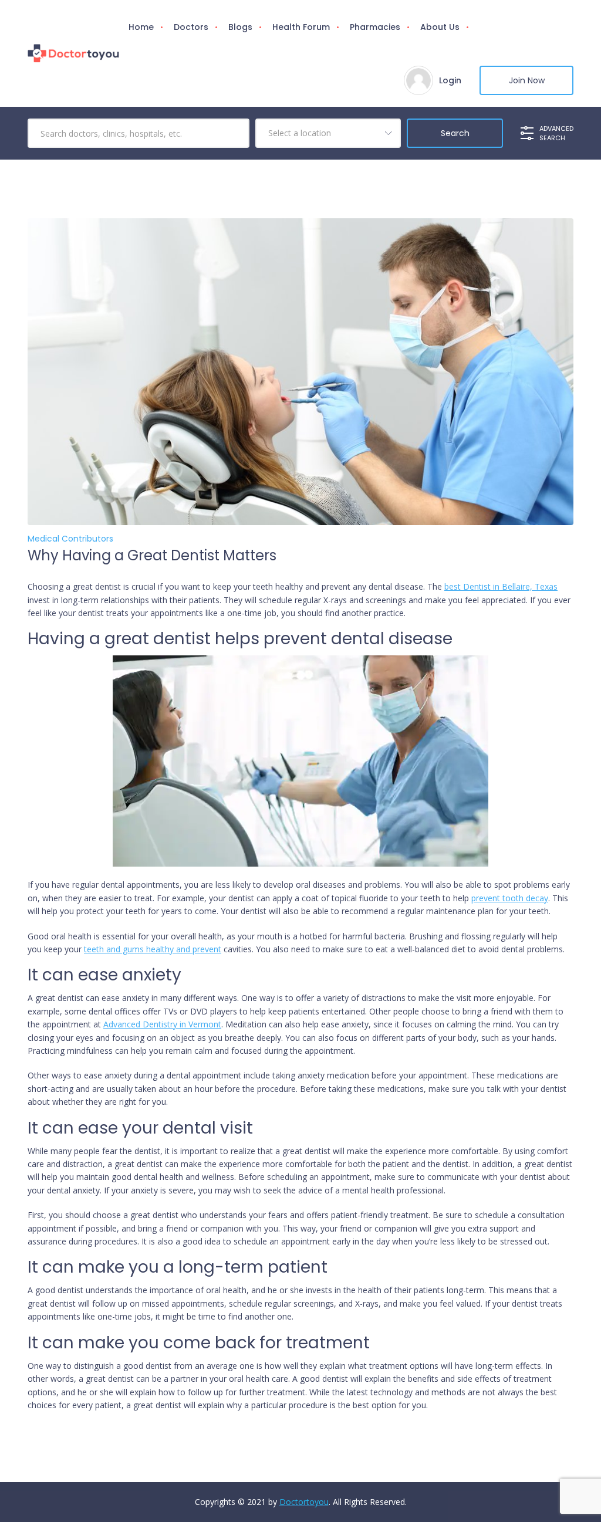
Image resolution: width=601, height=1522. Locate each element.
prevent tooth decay (509, 898)
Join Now (527, 80)
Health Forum (301, 27)
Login (450, 80)
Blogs (240, 27)
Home (141, 27)
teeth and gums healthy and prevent (152, 949)
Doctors (191, 27)
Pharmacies (375, 27)
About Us (440, 27)
